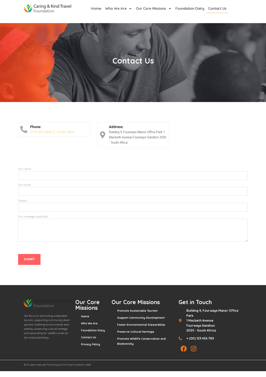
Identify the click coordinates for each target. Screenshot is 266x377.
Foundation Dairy (189, 8)
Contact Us (217, 8)
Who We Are (116, 8)
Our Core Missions (151, 8)
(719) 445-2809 (63, 132)
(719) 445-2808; (41, 132)
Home (96, 8)
